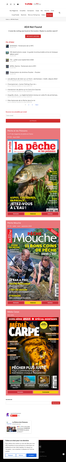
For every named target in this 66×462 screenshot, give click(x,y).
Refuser (21, 455)
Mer (42, 10)
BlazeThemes (43, 456)
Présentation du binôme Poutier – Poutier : (25, 72)
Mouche (47, 10)
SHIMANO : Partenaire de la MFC (22, 46)
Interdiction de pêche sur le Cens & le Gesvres (24, 90)
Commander (45, 392)
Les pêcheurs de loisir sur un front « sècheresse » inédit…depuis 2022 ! (33, 79)
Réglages (10, 455)
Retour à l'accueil (33, 36)
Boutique (49, 15)
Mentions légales (40, 452)
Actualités (23, 10)
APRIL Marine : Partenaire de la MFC (23, 66)
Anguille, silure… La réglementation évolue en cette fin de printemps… (33, 95)
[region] (21, 448)
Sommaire (16, 213)
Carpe (37, 10)
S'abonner (33, 213)
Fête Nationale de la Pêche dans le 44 (21, 100)
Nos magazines (14, 10)
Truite (52, 10)
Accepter (31, 455)
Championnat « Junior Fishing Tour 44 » (22, 84)
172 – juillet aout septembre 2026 (22, 60)
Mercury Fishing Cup (34, 15)
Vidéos (43, 15)
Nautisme (23, 15)
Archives (50, 213)
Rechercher (9, 399)
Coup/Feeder (15, 15)
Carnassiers (30, 10)
